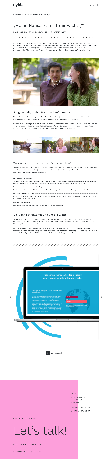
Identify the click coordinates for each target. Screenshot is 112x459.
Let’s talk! (40, 430)
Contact (42, 445)
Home (16, 445)
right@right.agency (80, 411)
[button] (56, 82)
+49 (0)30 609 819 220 (80, 408)
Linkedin (75, 394)
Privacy (32, 445)
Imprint (23, 445)
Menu (92, 5)
